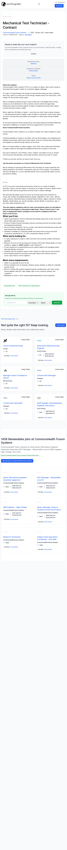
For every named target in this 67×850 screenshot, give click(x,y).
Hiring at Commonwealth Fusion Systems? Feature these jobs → (20, 455)
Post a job (59, 5)
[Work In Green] (11, 4)
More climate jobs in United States (29, 285)
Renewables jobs (9, 285)
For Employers (60, 2)
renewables (28, 34)
